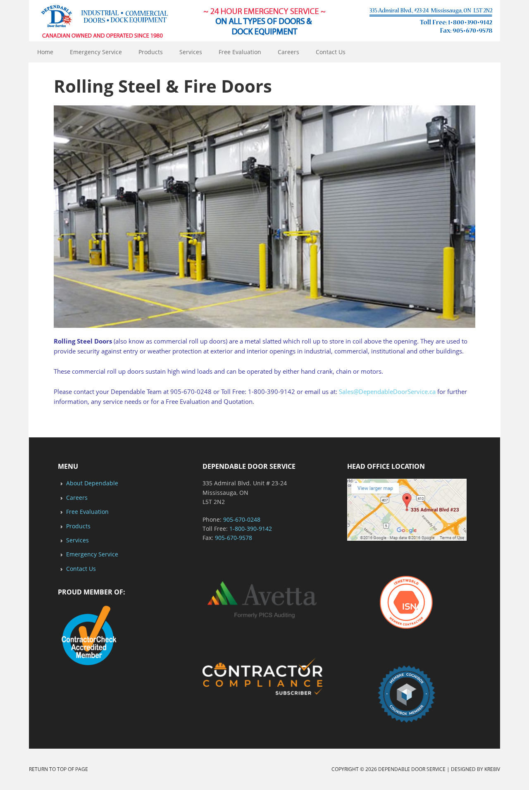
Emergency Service (96, 52)
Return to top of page (58, 769)
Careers (288, 52)
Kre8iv (492, 769)
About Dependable (92, 483)
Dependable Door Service (412, 769)
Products (150, 52)
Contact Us (331, 52)
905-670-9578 (233, 538)
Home (45, 52)
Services (190, 52)
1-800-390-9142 (250, 528)
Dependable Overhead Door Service (264, 20)
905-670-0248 (241, 519)
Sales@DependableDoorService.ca (387, 391)
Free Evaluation (240, 52)
